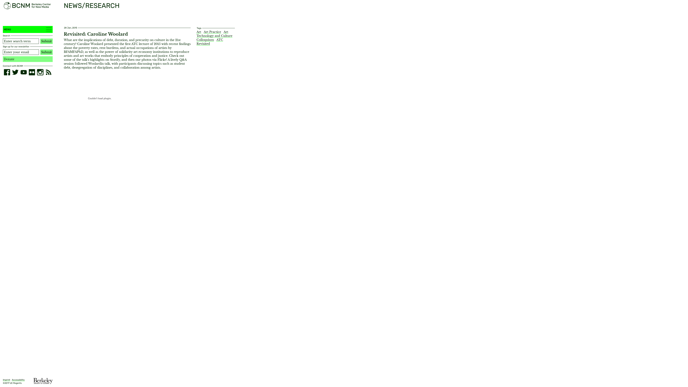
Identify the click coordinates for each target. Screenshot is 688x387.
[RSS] (48, 72)
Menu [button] (7, 29)
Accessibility (18, 380)
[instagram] (40, 72)
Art (199, 32)
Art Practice (212, 32)
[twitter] (15, 72)
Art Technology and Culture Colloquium (214, 36)
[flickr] (32, 72)
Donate (9, 59)
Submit (46, 41)
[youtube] (24, 72)
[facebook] (7, 72)
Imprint (6, 380)
